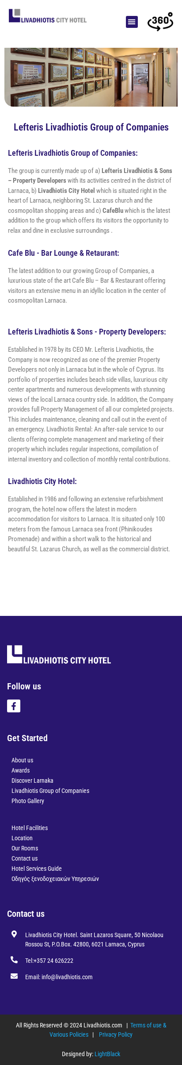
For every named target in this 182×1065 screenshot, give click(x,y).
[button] (132, 22)
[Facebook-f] (13, 706)
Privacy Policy (116, 1034)
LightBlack (107, 1053)
